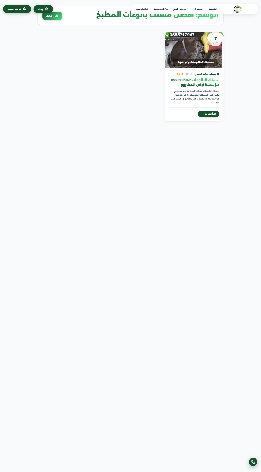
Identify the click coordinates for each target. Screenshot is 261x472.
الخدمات (198, 9)
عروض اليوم (179, 9)
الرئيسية (213, 9)
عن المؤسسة (160, 9)
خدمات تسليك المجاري (205, 74)
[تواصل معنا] (253, 462)
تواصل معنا (142, 9)
